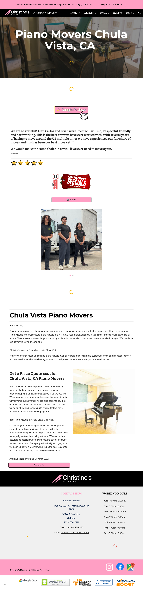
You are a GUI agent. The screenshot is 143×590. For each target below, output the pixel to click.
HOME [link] (74, 12)
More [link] (129, 12)
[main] (71, 40)
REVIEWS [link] (118, 12)
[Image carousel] (71, 242)
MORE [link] (103, 12)
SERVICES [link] (89, 12)
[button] (139, 13)
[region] (71, 4)
